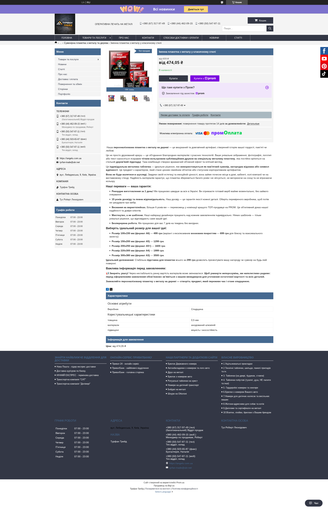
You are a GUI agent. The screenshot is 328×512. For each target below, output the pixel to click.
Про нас (124, 38)
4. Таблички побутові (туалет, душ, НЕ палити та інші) (246, 382)
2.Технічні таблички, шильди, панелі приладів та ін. (246, 370)
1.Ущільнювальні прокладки (237, 363)
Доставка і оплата (68, 79)
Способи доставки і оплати (181, 38)
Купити (173, 78)
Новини (214, 38)
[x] (111, 289)
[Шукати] (269, 28)
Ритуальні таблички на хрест (183, 381)
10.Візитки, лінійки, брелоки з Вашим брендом (247, 412)
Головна (67, 38)
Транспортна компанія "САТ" (71, 379)
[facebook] (107, 289)
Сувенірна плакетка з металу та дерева (86, 43)
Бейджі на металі (177, 389)
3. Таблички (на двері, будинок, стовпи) (243, 375)
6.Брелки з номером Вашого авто (240, 392)
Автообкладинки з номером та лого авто (189, 368)
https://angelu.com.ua (70, 158)
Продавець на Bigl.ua (164, 485)
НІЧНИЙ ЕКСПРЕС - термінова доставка (78, 375)
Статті (238, 38)
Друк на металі (175, 372)
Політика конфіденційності (185, 489)
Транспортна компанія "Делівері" (73, 383)
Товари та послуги (94, 38)
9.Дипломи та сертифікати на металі (242, 408)
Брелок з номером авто (180, 376)
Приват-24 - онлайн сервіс (125, 363)
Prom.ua (180, 482)
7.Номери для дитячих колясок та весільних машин (245, 398)
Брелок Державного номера (182, 363)
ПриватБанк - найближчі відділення (130, 368)
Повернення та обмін (70, 84)
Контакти (148, 38)
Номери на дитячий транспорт (183, 385)
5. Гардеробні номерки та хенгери (240, 387)
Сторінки (63, 89)
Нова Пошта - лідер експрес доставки (76, 366)
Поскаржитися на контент (157, 489)
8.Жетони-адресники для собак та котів (243, 404)
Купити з (199, 78)
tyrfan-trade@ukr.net (70, 162)
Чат (316, 503)
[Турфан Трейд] (65, 33)
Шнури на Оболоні (177, 393)
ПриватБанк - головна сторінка (128, 372)
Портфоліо (64, 94)
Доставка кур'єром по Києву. (71, 371)
